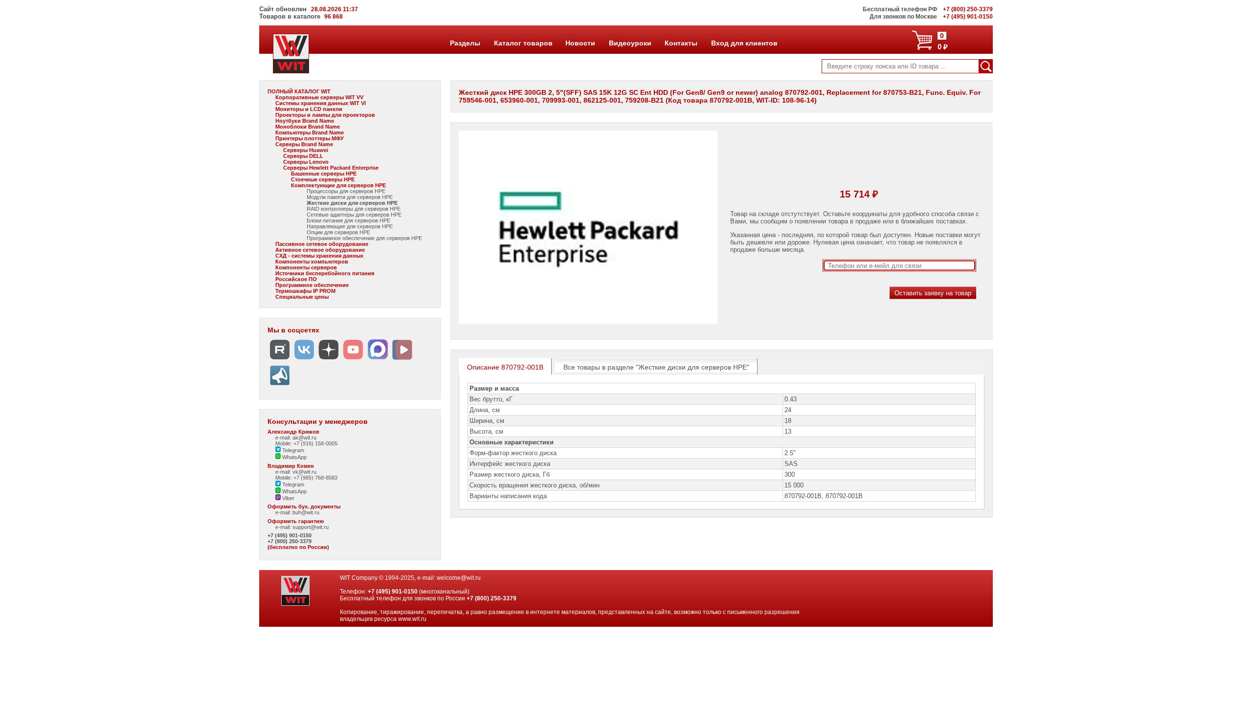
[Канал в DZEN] (328, 359)
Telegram (292, 450)
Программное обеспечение (312, 285)
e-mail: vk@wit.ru (295, 472)
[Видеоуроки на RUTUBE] (280, 359)
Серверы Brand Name (304, 144)
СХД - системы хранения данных (319, 256)
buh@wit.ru (305, 512)
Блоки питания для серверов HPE (348, 220)
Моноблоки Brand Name (307, 127)
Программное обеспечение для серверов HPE (364, 238)
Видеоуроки (630, 43)
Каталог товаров (523, 43)
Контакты (681, 43)
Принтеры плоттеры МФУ (309, 138)
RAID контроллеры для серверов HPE (354, 209)
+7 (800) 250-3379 (290, 541)
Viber (287, 498)
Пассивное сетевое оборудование (321, 244)
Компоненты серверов (306, 267)
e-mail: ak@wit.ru (295, 437)
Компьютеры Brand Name (309, 132)
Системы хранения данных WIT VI (320, 103)
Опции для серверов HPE (338, 232)
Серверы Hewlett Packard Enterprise (331, 168)
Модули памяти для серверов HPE (350, 197)
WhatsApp (294, 457)
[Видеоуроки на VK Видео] (402, 359)
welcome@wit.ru (459, 577)
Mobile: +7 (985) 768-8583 (306, 478)
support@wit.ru (310, 527)
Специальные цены (302, 297)
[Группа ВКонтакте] (304, 359)
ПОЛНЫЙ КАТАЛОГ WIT (299, 91)
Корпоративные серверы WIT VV (319, 97)
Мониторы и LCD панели (308, 109)
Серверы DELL (303, 156)
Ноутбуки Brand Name (304, 121)
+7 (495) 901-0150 (290, 535)
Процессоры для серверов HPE (346, 191)
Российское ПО (296, 279)
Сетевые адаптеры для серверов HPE (354, 215)
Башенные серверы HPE (324, 173)
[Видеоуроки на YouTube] (353, 359)
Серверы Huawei (305, 150)
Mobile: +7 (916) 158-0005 (306, 443)
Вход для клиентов (744, 43)
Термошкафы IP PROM (305, 291)
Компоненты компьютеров (311, 261)
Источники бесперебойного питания (324, 273)
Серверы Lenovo (306, 162)
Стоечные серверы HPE (323, 179)
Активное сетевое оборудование (320, 250)
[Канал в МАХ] (377, 359)
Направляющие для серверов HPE (350, 226)
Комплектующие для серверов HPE (338, 185)
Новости (580, 43)
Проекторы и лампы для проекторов (325, 115)
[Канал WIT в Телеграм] (280, 385)
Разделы (465, 43)
